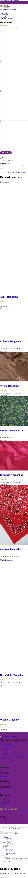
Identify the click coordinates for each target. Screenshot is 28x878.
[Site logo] (5, 8)
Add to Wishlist (6, 152)
